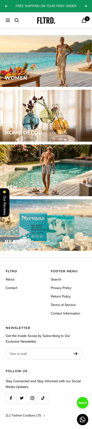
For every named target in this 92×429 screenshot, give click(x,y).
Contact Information (65, 313)
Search (56, 279)
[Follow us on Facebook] (11, 398)
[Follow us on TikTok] (43, 398)
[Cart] (84, 20)
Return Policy (61, 296)
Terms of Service (63, 305)
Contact (11, 288)
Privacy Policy (61, 288)
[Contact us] (82, 419)
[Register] (76, 353)
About (10, 279)
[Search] (17, 20)
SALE (83, 402)
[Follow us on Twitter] (21, 398)
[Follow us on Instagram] (32, 398)
